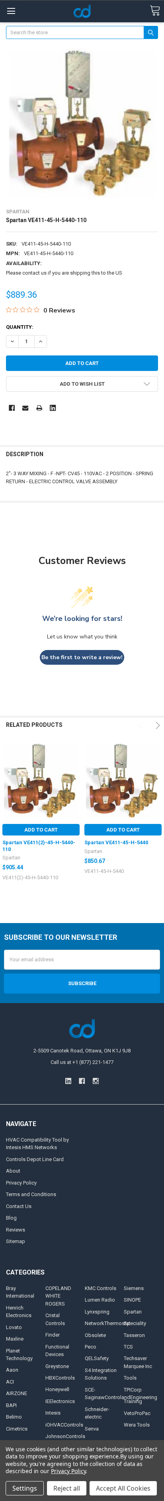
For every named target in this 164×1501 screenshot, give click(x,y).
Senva (92, 1429)
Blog (11, 1218)
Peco (90, 1347)
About (13, 1171)
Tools (130, 1378)
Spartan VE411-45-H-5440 (116, 842)
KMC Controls (100, 1288)
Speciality (135, 1323)
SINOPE (132, 1300)
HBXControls (60, 1378)
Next (156, 725)
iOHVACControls (64, 1425)
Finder (52, 1335)
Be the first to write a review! (82, 657)
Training (133, 1401)
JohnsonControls (65, 1436)
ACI (10, 1382)
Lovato (14, 1327)
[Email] (25, 408)
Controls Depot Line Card (35, 1159)
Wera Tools (137, 1425)
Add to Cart (41, 830)
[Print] (39, 408)
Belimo (14, 1417)
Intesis (53, 1413)
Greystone (57, 1366)
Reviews (15, 1230)
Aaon (12, 1370)
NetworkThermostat (108, 1323)
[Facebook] (12, 408)
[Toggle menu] (11, 11)
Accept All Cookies (123, 1488)
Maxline (14, 1339)
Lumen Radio (100, 1300)
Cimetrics (16, 1429)
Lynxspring (97, 1312)
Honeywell (57, 1389)
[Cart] (155, 11)
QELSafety (97, 1358)
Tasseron (134, 1335)
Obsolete (95, 1335)
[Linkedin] (53, 408)
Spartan (133, 1312)
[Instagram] (96, 1081)
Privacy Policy (21, 1183)
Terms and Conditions (31, 1194)
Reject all (66, 1488)
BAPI (11, 1405)
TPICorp (133, 1390)
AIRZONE (16, 1393)
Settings (24, 1488)
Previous (142, 725)
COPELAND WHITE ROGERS (58, 1296)
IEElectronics (60, 1401)
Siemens (134, 1288)
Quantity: (19, 327)
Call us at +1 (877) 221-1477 (82, 1062)
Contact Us (18, 1206)
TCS (128, 1347)
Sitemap (15, 1241)
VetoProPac (137, 1413)
